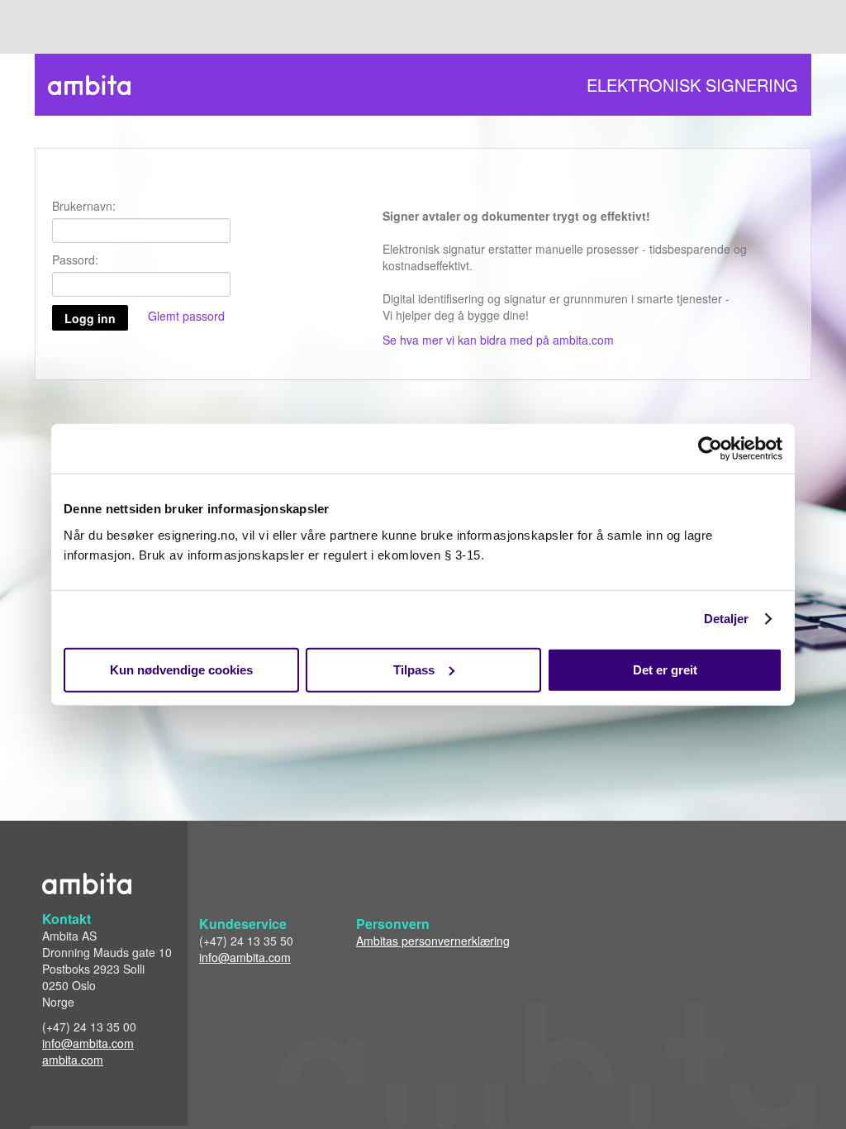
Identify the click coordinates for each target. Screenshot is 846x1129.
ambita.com (72, 1059)
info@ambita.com (88, 1043)
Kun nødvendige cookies (181, 669)
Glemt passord (186, 315)
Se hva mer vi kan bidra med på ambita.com (498, 339)
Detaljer (726, 619)
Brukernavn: (84, 206)
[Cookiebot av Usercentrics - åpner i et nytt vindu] (710, 448)
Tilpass (414, 669)
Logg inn (90, 318)
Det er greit (665, 669)
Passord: (75, 259)
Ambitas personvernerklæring (433, 940)
